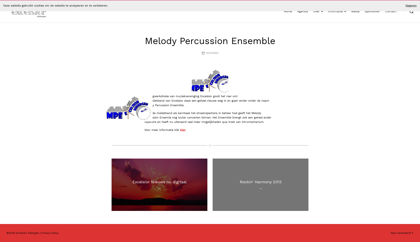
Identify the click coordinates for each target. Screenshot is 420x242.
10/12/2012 (212, 53)
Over (316, 11)
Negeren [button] (411, 5)
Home (288, 11)
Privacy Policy (50, 232)
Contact (391, 11)
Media (355, 11)
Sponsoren (372, 11)
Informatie (335, 11)
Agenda (302, 11)
